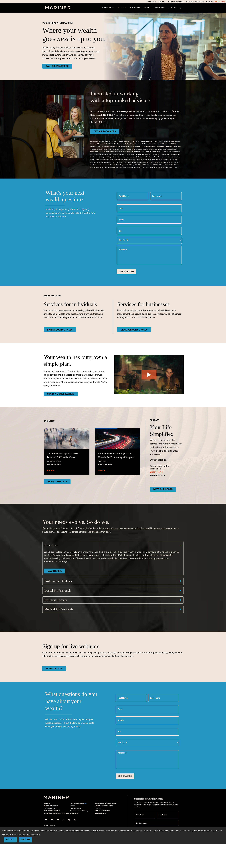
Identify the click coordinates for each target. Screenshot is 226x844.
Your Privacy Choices (77, 803)
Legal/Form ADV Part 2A (52, 810)
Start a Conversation (60, 394)
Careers (162, 1)
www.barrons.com (174, 167)
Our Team (122, 8)
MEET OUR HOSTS (163, 489)
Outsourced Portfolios (195, 1)
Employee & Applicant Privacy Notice (56, 813)
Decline (25, 839)
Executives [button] (51, 545)
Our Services (108, 8)
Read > (50, 470)
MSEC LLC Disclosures (102, 810)
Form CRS (98, 808)
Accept (10, 839)
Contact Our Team (50, 808)
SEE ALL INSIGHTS (57, 481)
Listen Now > (156, 472)
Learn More (55, 571)
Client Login (151, 1)
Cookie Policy (74, 813)
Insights (148, 8)
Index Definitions (100, 813)
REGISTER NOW (54, 668)
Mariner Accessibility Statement (105, 803)
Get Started (126, 271)
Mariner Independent (51, 805)
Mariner (56, 797)
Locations (160, 8)
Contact (173, 8)
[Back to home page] (58, 9)
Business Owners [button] (55, 600)
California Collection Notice (104, 805)
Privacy (72, 806)
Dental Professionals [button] (57, 590)
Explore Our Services (60, 330)
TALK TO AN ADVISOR (57, 66)
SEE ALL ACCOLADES (105, 131)
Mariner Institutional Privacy (79, 811)
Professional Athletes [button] (58, 581)
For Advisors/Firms (176, 1)
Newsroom (47, 803)
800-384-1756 (219, 1)
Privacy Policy (35, 835)
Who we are (135, 8)
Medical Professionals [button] (58, 609)
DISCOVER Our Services (134, 330)
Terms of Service (75, 808)
